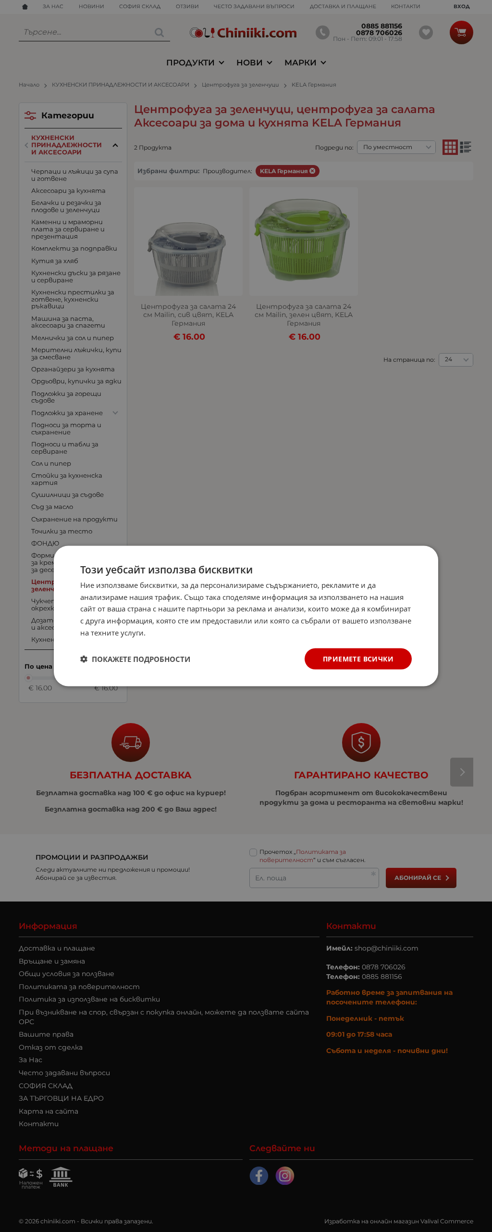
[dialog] (246, 616)
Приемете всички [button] (358, 658)
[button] (135, 659)
